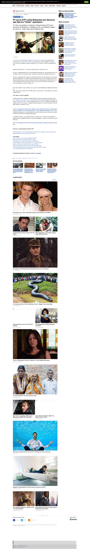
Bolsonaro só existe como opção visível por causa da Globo (25, 144)
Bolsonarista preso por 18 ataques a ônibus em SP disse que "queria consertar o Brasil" (41, 170)
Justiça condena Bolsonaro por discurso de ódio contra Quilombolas (27, 145)
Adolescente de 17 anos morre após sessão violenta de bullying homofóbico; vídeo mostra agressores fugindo (70, 15)
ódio (35, 158)
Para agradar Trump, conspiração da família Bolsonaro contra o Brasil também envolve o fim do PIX (70, 80)
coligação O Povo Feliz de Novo (34, 60)
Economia (37, 5)
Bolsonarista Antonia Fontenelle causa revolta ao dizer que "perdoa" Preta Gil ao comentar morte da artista (52, 170)
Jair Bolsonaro (52, 61)
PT (13, 14)
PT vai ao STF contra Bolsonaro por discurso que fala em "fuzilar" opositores (34, 21)
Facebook (39, 153)
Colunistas (58, 5)
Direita (20, 158)
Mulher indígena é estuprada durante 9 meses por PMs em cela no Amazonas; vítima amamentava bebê (70, 50)
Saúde (32, 5)
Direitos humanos (20, 5)
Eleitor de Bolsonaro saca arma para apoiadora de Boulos (25, 138)
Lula (32, 158)
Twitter (32, 153)
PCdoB (16, 60)
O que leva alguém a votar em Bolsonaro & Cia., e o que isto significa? (27, 142)
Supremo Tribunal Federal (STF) (19, 101)
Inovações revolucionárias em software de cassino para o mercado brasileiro (70, 68)
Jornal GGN (15, 57)
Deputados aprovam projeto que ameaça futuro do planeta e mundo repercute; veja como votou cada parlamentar (70, 74)
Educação (27, 5)
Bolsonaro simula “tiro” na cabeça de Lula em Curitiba (24, 139)
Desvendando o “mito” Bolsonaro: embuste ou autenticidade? (25, 141)
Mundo (46, 5)
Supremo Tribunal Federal (26, 61)
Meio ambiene (52, 5)
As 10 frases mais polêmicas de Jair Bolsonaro (23, 148)
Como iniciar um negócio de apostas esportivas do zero (69, 55)
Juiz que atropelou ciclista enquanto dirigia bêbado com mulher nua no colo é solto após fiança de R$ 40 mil (18, 170)
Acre (38, 63)
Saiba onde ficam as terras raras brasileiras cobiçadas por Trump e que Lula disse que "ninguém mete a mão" (28, 170)
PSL (14, 63)
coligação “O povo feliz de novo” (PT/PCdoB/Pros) (26, 100)
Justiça (29, 158)
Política (13, 5)
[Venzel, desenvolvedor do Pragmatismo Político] (73, 519)
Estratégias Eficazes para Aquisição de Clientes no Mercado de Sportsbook (69, 44)
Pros (20, 60)
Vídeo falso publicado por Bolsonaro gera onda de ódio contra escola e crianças (29, 147)
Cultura (41, 5)
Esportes (64, 5)
